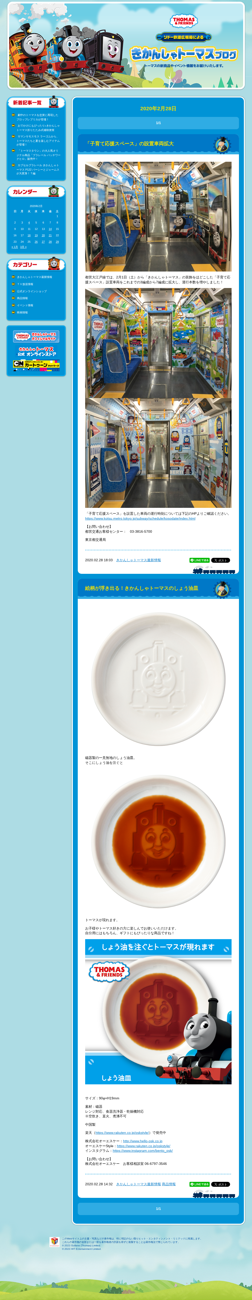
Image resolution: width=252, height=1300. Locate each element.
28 (50, 241)
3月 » (23, 246)
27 (43, 241)
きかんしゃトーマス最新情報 (34, 276)
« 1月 (15, 246)
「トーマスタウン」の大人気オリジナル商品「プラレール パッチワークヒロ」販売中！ (38, 154)
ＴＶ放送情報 (25, 284)
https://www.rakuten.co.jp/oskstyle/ (122, 1133)
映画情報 (22, 312)
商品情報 (22, 298)
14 (50, 228)
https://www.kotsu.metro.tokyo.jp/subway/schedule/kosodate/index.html (140, 518)
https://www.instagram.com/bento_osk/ (143, 1151)
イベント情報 (25, 305)
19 (36, 235)
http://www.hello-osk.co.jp (142, 1141)
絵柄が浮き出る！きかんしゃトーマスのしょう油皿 (141, 588)
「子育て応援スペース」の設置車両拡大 (129, 143)
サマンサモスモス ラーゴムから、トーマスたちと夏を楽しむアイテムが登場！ (38, 140)
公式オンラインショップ (32, 291)
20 (43, 235)
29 (57, 241)
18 (29, 235)
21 (50, 235)
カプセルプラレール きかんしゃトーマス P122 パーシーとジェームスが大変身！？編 (37, 169)
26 (36, 241)
